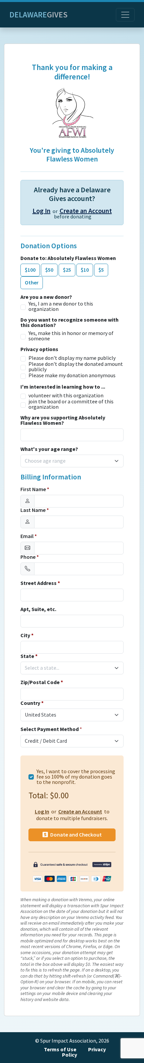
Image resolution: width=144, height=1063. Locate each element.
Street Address (40, 583)
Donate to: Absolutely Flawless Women (68, 258)
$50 (49, 269)
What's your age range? (49, 449)
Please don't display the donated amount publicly (75, 366)
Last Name (34, 510)
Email (28, 536)
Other (32, 282)
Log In (41, 210)
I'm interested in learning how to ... (62, 387)
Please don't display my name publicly (72, 358)
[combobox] (68, 461)
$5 (101, 269)
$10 (85, 269)
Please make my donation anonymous (72, 375)
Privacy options (39, 349)
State (29, 656)
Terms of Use (60, 1049)
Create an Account (86, 210)
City (26, 635)
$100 (30, 269)
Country (32, 703)
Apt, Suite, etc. (38, 609)
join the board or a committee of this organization (71, 404)
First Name (34, 489)
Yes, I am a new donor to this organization (60, 306)
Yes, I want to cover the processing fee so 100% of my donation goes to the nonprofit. (76, 777)
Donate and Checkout (75, 834)
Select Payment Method (49, 729)
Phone (29, 557)
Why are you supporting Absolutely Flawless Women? (62, 420)
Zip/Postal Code (41, 682)
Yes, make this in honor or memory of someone (71, 336)
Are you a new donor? (46, 297)
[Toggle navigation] (125, 14)
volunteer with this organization (65, 395)
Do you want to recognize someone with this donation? (69, 322)
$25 (67, 269)
